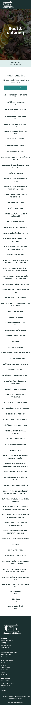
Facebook (4, 657)
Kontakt (3, 690)
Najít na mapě (5, 647)
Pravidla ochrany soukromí (22, 696)
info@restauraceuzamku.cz (9, 652)
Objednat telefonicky (15, 88)
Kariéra (3, 688)
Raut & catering (15, 64)
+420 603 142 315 (15, 83)
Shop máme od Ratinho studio (15, 702)
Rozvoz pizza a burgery (7, 683)
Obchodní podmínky (7, 696)
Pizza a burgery (16, 62)
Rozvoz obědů (5, 681)
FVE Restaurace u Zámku (15, 698)
